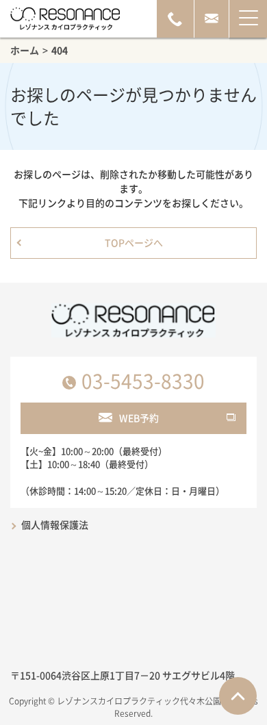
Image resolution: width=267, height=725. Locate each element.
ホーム (24, 50)
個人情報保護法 (54, 524)
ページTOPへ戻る (238, 696)
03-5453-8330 (143, 381)
